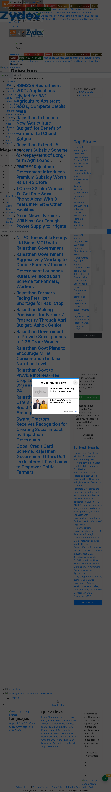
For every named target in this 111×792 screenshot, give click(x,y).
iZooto (76, 411)
